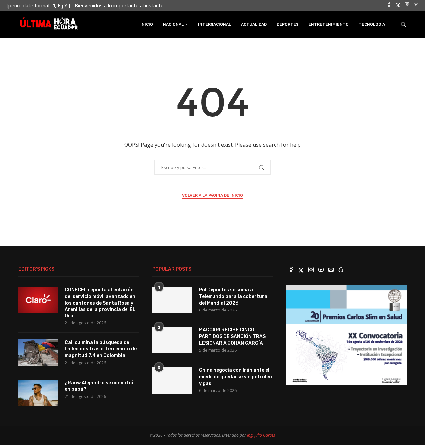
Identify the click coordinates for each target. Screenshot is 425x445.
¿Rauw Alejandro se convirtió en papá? (99, 386)
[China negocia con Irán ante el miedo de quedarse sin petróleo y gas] (172, 380)
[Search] (403, 24)
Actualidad (254, 24)
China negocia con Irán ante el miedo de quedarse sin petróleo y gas (235, 376)
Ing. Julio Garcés (261, 435)
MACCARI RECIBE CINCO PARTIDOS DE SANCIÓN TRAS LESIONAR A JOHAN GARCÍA (232, 336)
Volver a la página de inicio (212, 195)
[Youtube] (416, 5)
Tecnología (372, 24)
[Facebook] (389, 5)
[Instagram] (407, 5)
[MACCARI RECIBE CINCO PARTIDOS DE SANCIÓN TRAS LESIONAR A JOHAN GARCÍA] (172, 340)
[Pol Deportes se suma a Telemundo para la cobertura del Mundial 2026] (172, 300)
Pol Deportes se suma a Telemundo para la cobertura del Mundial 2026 (233, 296)
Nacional (173, 24)
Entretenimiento (328, 24)
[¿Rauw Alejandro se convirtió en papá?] (38, 393)
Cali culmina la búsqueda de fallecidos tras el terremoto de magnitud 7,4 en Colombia (101, 349)
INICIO (146, 24)
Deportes (287, 24)
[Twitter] (398, 5)
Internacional (214, 24)
